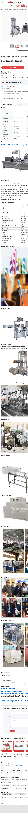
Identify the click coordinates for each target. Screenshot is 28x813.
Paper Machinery (23, 9)
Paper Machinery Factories (20, 794)
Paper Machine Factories (7, 794)
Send (12, 731)
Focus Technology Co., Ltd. (16, 807)
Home (2, 9)
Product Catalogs (19, 765)
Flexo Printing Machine (17, 768)
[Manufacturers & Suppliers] (14, 2)
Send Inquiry (13, 67)
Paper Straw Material (6, 800)
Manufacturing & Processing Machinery (12, 9)
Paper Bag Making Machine (18, 772)
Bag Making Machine (5, 768)
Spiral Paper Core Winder (7, 788)
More (2, 803)
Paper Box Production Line (6, 772)
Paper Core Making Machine (20, 788)
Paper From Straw (18, 797)
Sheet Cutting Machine (17, 770)
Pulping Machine (15, 785)
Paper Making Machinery (7, 797)
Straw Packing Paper (18, 800)
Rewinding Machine (5, 770)
